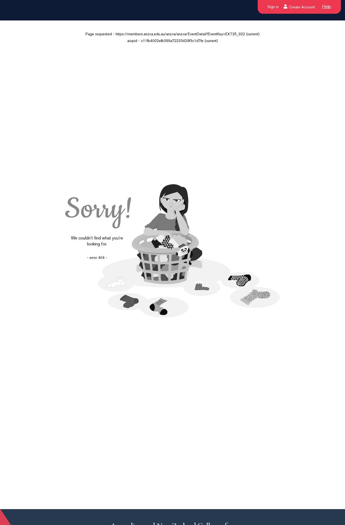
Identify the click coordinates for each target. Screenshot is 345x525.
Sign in (273, 6)
